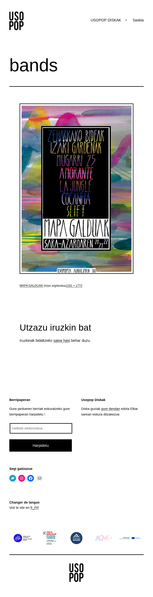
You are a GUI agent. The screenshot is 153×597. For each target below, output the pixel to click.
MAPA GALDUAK (31, 285)
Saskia (138, 20)
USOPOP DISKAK (106, 20)
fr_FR (34, 508)
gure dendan (110, 409)
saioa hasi (61, 340)
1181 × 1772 (74, 285)
